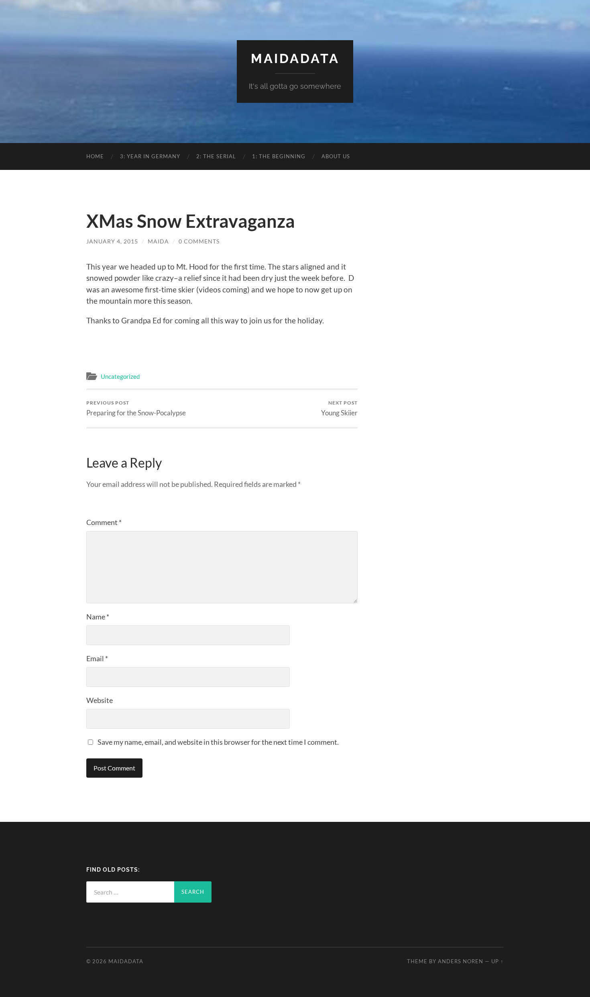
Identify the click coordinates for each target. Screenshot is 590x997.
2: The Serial (216, 156)
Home (95, 156)
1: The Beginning (278, 156)
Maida (158, 241)
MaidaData (295, 58)
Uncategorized (120, 376)
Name (97, 616)
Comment (104, 522)
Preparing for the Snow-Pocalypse (136, 408)
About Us (335, 156)
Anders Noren (460, 961)
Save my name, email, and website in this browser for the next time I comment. (218, 742)
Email (97, 658)
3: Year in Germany (150, 156)
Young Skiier (339, 408)
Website (99, 700)
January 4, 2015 (112, 241)
